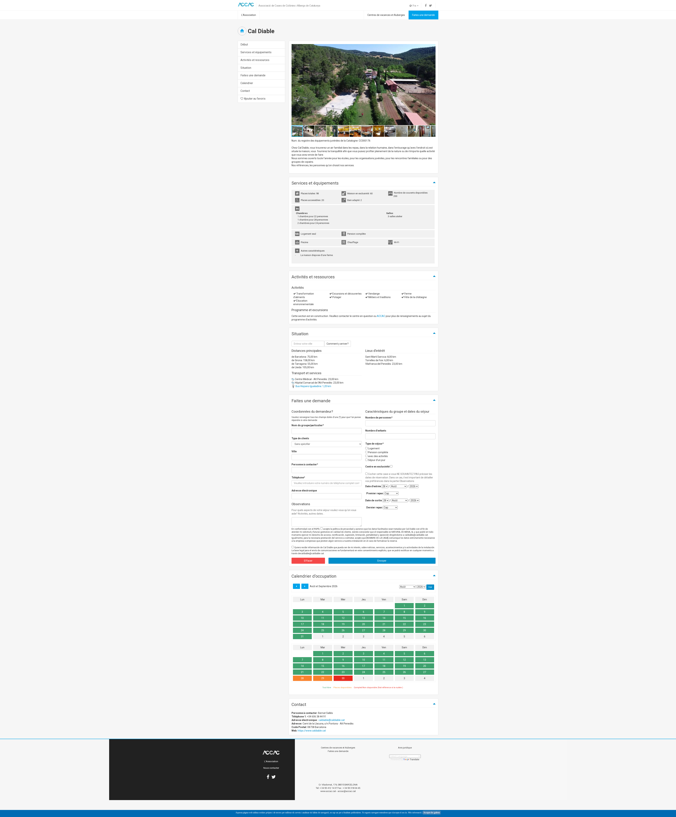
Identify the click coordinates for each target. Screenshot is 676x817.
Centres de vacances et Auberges (386, 15)
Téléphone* (298, 477)
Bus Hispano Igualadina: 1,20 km (313, 386)
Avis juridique (405, 747)
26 (343, 630)
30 (424, 630)
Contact (245, 91)
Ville (294, 451)
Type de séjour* (374, 443)
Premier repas (374, 493)
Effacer (308, 560)
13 (363, 618)
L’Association (248, 15)
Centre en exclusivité (377, 466)
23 (424, 624)
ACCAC (381, 316)
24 (302, 630)
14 (384, 618)
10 (302, 618)
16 (424, 618)
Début (244, 44)
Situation (245, 67)
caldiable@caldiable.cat (332, 720)
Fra (414, 5)
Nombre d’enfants (375, 430)
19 (343, 624)
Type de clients (300, 438)
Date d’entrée (373, 486)
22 (404, 624)
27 (363, 630)
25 (322, 630)
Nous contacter (271, 768)
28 (384, 630)
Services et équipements (255, 52)
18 (322, 624)
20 (363, 624)
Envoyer (381, 560)
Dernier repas (374, 507)
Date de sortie (373, 500)
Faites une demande (423, 15)
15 (404, 618)
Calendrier (246, 83)
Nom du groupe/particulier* (308, 425)
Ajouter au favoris (254, 98)
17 (302, 624)
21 (384, 624)
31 (302, 636)
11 (322, 618)
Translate (414, 759)
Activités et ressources (254, 60)
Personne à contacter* (305, 464)
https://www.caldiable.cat (312, 730)
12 (343, 618)
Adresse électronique (304, 490)
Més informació (414, 812)
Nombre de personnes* (379, 417)
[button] (432, 84)
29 (404, 630)
